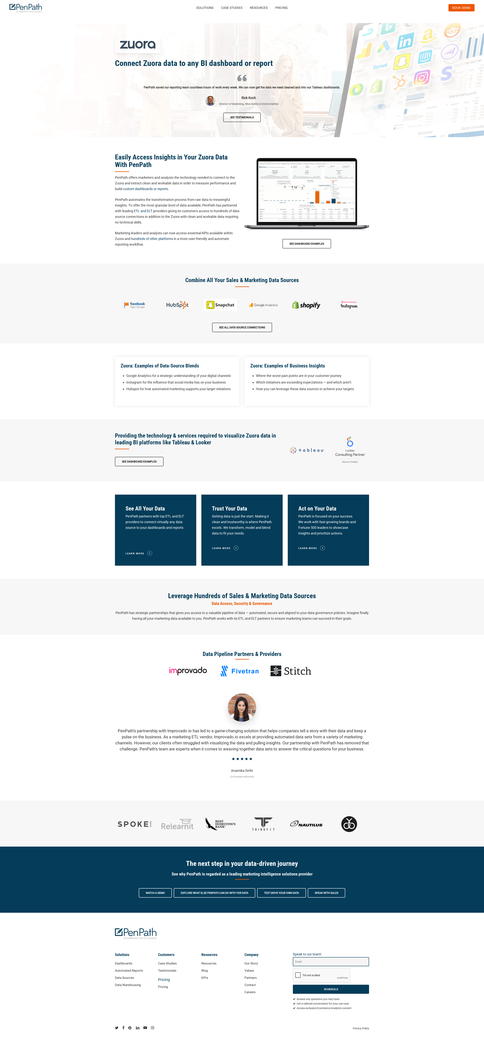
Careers (250, 992)
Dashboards (123, 963)
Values (249, 970)
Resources (208, 963)
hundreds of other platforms (152, 239)
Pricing (164, 979)
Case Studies (167, 963)
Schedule (331, 989)
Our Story (251, 963)
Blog (204, 970)
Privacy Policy (361, 1028)
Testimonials (167, 970)
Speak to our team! (307, 954)
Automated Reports (129, 970)
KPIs (204, 978)
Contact (250, 985)
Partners (250, 978)
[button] (242, 117)
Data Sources (124, 978)
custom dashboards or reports (145, 189)
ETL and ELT (143, 211)
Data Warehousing (128, 985)
